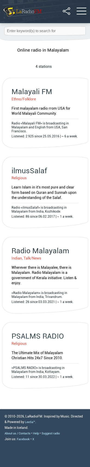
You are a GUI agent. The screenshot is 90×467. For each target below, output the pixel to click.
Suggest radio (51, 433)
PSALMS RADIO (38, 336)
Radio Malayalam (40, 250)
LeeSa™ (30, 422)
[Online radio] (22, 17)
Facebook (23, 439)
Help (36, 433)
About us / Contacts (17, 433)
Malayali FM (32, 91)
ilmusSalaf (29, 170)
